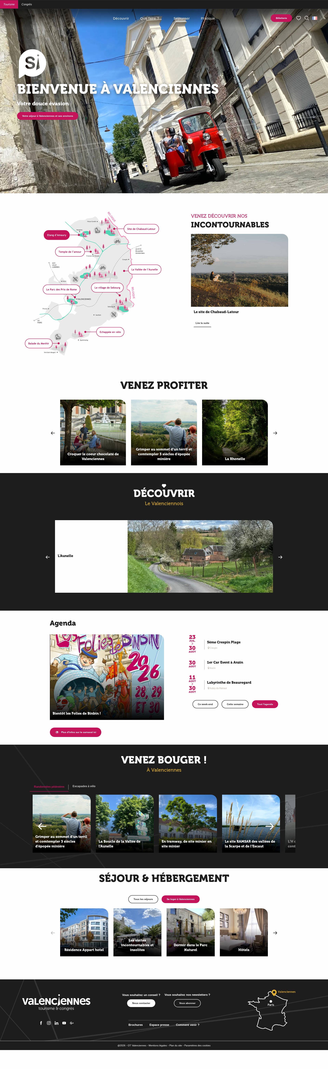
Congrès (27, 4)
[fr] (314, 18)
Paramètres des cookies (197, 1045)
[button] (306, 18)
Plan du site (175, 1045)
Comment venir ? (187, 1024)
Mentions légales (158, 1045)
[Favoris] (299, 18)
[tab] (49, 787)
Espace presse (159, 1024)
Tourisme (9, 4)
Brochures (135, 1024)
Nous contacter (141, 1003)
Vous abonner (187, 1003)
